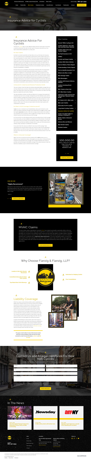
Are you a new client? (17, 372)
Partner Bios (28, 440)
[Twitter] (76, 438)
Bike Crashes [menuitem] (30, 5)
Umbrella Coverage (37, 325)
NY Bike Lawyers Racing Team (31, 1)
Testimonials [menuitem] (66, 5)
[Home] (6, 4)
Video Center (49, 1)
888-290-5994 (82, 1)
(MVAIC (43, 230)
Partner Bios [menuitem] (23, 5)
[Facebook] (74, 438)
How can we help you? (17, 376)
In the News (41, 1)
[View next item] (68, 153)
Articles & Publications (19, 1)
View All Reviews (18, 198)
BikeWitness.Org (29, 443)
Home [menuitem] (17, 5)
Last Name (48, 365)
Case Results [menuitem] (58, 5)
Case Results (29, 445)
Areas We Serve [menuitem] (49, 5)
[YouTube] (78, 438)
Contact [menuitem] (73, 5)
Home (27, 438)
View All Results (67, 157)
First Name (15, 365)
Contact (28, 448)
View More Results (45, 245)
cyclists (20, 46)
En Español (81, 5)
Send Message (45, 388)
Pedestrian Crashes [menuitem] (40, 5)
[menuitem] (67, 43)
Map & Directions (42, 445)
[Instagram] (72, 438)
